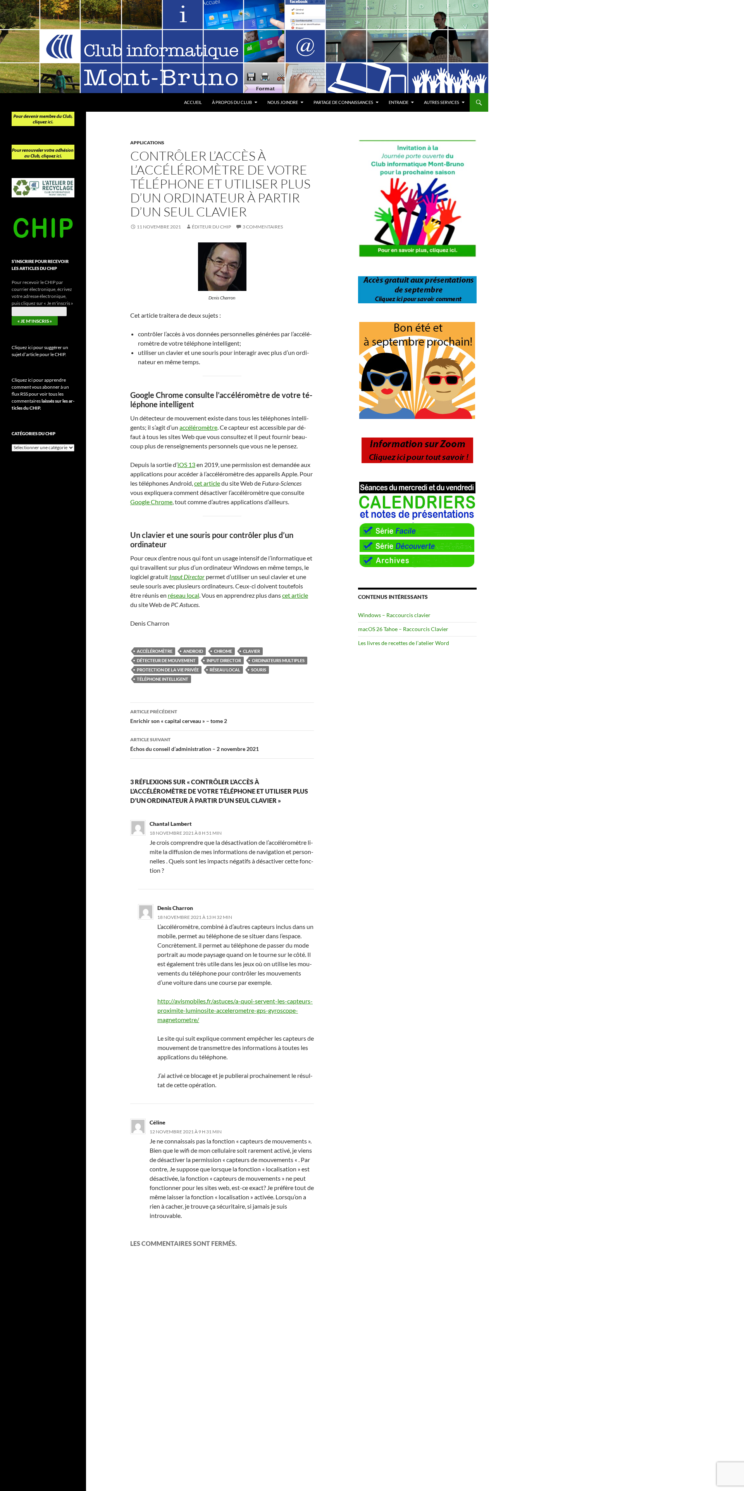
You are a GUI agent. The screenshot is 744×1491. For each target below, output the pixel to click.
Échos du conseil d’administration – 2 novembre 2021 (194, 744)
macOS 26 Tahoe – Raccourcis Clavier (403, 629)
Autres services (441, 102)
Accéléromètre (154, 651)
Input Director (224, 660)
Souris (258, 669)
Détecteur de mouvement (166, 660)
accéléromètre (198, 427)
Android (193, 651)
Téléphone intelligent (162, 679)
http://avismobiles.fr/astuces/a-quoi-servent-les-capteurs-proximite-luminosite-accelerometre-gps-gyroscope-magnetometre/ (235, 1010)
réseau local (183, 595)
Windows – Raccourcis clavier (394, 615)
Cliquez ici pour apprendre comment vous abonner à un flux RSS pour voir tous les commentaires (43, 394)
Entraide (398, 102)
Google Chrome (151, 501)
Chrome (223, 651)
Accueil (193, 102)
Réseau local (225, 669)
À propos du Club (232, 102)
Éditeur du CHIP (211, 227)
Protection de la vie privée (168, 669)
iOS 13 (186, 464)
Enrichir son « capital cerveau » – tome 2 (178, 716)
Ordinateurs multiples (278, 660)
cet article (207, 483)
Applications (147, 142)
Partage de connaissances (343, 102)
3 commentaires (263, 227)
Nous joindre (282, 102)
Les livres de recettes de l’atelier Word (403, 643)
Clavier (251, 651)
